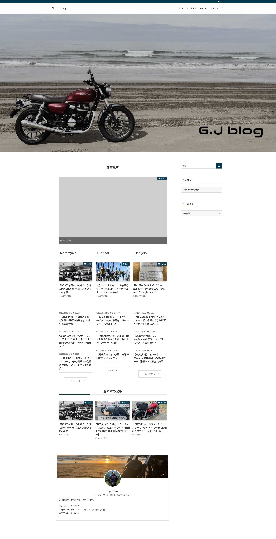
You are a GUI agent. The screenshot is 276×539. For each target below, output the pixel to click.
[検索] (222, 1)
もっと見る (75, 381)
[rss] (219, 1)
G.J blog (59, 8)
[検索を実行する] (219, 166)
